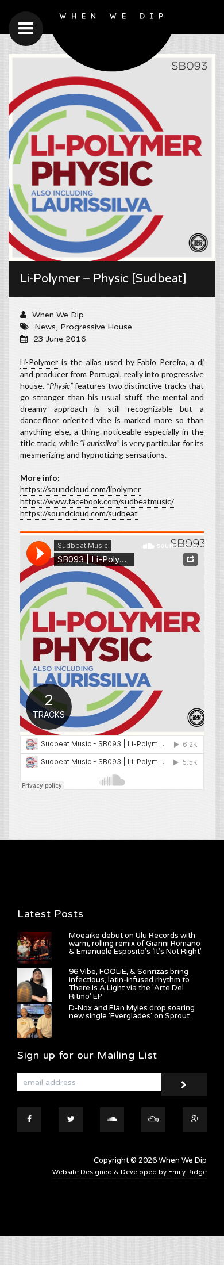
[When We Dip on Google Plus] (195, 1119)
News (45, 327)
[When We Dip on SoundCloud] (112, 1119)
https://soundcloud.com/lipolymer (80, 489)
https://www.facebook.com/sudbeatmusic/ (97, 501)
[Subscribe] (184, 1084)
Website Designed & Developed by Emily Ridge (129, 1172)
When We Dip (58, 315)
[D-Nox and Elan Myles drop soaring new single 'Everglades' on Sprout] (34, 1021)
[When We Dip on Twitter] (71, 1119)
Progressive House (96, 327)
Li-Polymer (39, 362)
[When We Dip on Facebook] (29, 1119)
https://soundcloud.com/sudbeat (79, 513)
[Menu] (26, 29)
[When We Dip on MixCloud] (153, 1119)
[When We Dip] (112, 39)
